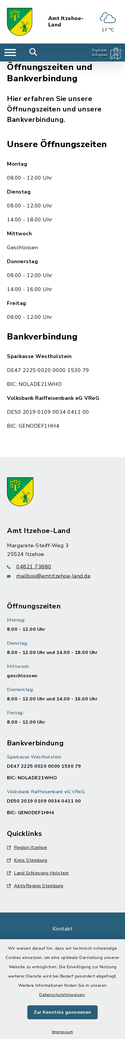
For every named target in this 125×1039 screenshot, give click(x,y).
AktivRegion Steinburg (38, 886)
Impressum (62, 1032)
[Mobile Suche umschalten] (33, 53)
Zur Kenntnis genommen (62, 1012)
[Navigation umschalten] (10, 52)
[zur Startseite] (19, 22)
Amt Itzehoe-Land (66, 21)
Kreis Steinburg (30, 860)
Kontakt (63, 928)
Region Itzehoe (30, 847)
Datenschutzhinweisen (62, 995)
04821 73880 (33, 566)
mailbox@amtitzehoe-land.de (53, 575)
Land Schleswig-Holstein (41, 873)
